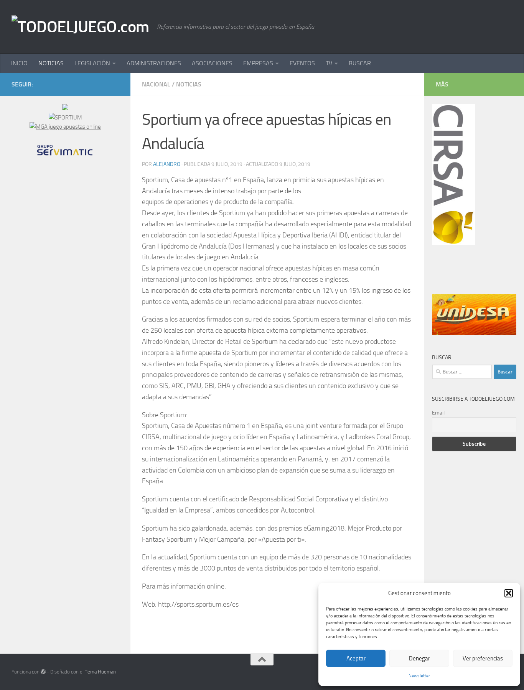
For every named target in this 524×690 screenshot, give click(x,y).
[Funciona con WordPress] (43, 671)
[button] (508, 593)
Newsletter (419, 675)
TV (329, 63)
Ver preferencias (483, 658)
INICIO (19, 63)
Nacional (156, 84)
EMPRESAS (258, 63)
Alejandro (166, 164)
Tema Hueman (100, 672)
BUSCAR (360, 63)
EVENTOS (302, 63)
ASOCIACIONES (212, 63)
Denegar (419, 658)
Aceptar (356, 658)
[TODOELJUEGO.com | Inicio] (80, 26)
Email (438, 413)
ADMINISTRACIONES (154, 63)
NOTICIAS (51, 63)
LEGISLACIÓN (92, 63)
